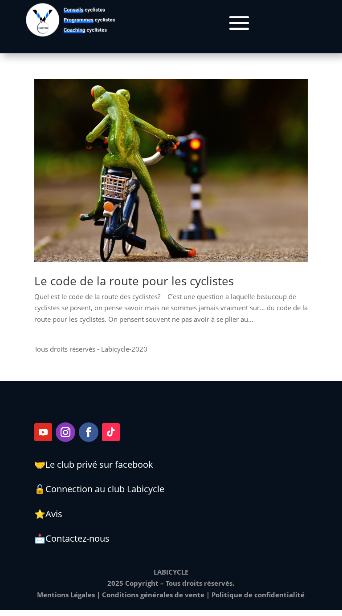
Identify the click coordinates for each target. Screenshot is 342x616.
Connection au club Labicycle (104, 489)
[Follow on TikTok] (111, 432)
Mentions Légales (66, 594)
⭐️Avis (48, 514)
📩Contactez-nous (72, 538)
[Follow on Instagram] (65, 432)
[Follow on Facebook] (88, 432)
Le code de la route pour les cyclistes (134, 281)
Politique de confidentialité (258, 594)
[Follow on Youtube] (43, 432)
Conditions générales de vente (153, 594)
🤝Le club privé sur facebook (93, 464)
